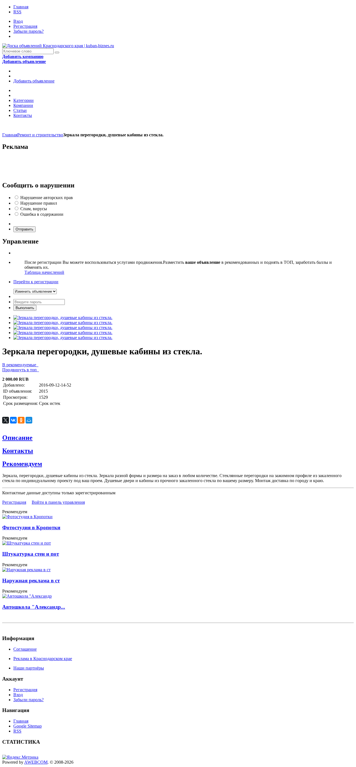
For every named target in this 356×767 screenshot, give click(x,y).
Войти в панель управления (58, 502)
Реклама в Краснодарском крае (42, 658)
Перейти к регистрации (35, 281)
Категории (23, 100)
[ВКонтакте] (13, 420)
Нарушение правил (38, 203)
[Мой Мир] (29, 420)
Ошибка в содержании (41, 214)
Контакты (22, 115)
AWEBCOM (36, 762)
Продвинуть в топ (20, 369)
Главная (20, 6)
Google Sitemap (27, 726)
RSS (17, 11)
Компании (23, 105)
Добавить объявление (34, 81)
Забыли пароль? (28, 31)
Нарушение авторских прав (46, 197)
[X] (5, 420)
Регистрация (25, 26)
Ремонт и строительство (40, 134)
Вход (18, 21)
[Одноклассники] (21, 420)
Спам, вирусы (33, 208)
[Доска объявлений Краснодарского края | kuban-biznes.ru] (58, 45)
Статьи (20, 110)
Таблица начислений (44, 272)
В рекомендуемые (20, 364)
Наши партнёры (28, 668)
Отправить (24, 229)
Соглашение (25, 649)
